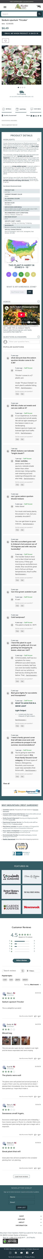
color (5, 980)
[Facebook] (31, 116)
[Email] (33, 116)
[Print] (36, 116)
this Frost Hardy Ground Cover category (26, 757)
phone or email (17, 824)
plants (18, 980)
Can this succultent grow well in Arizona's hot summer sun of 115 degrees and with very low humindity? (24, 545)
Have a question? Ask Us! (9, 125)
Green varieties (21, 461)
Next (40, 67)
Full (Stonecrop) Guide (12, 186)
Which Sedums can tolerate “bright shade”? (22, 452)
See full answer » (26, 388)
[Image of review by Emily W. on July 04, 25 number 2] (16, 1041)
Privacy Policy (30, 1257)
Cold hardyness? (18, 617)
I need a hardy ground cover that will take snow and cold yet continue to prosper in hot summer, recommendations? (23, 741)
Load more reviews (21, 1177)
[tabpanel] (21, 65)
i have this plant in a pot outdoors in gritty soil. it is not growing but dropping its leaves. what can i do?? (23, 646)
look (11, 980)
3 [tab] (22, 87)
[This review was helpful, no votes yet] (35, 1016)
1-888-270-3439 (15, 1238)
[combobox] (32, 985)
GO (29, 292)
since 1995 (12, 819)
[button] (17, 394)
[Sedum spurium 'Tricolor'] (21, 65)
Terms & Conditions (15, 1257)
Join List (21, 1207)
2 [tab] (20, 87)
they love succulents (13, 832)
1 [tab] (18, 87)
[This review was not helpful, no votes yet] (38, 1016)
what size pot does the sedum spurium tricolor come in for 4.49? (23, 360)
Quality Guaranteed (9, 839)
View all (6, 784)
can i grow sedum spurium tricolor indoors (22, 498)
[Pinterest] (40, 116)
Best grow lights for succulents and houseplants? (24, 694)
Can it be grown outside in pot (23, 592)
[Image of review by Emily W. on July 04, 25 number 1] (6, 1041)
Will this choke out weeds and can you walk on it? (23, 407)
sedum (25, 980)
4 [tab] (24, 87)
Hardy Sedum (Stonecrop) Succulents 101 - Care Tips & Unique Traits (20, 327)
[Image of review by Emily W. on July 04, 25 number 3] (25, 1041)
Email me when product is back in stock (21, 34)
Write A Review (21, 960)
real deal (25, 815)
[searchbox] (11, 971)
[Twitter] (38, 116)
